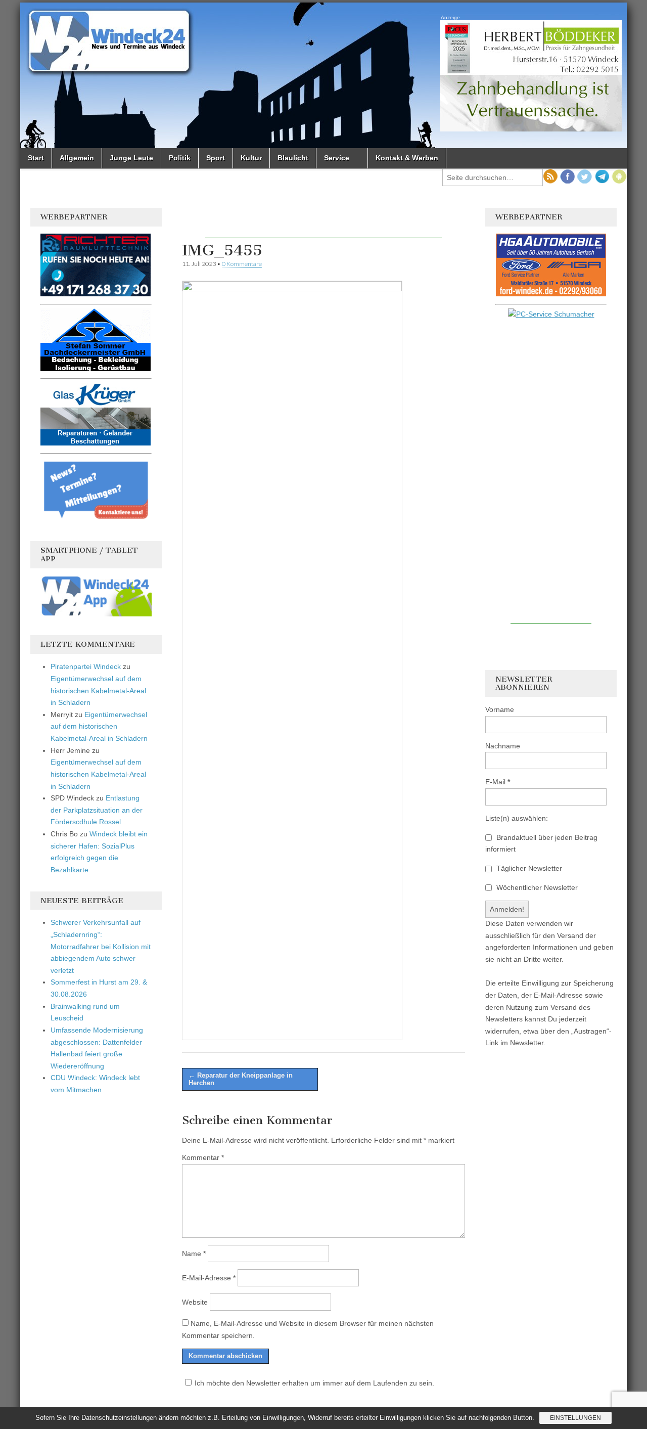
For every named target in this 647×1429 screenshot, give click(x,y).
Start (36, 158)
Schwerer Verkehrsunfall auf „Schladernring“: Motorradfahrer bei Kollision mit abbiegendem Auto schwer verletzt (101, 946)
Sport (215, 158)
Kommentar (203, 1157)
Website (195, 1302)
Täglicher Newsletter (528, 868)
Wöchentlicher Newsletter (536, 887)
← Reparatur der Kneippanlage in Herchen (241, 1079)
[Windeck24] (323, 75)
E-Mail (497, 782)
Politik (180, 158)
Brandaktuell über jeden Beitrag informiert (541, 843)
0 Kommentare (242, 263)
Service (336, 158)
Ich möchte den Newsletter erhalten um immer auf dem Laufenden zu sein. (314, 1383)
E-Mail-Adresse (209, 1278)
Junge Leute (131, 158)
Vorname (499, 709)
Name (194, 1253)
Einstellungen (575, 1417)
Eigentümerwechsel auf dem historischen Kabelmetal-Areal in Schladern (98, 690)
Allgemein (77, 158)
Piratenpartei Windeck (86, 666)
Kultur (251, 158)
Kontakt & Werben (407, 158)
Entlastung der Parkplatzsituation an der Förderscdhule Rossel (97, 810)
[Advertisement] (323, 223)
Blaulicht (293, 158)
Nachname (502, 746)
